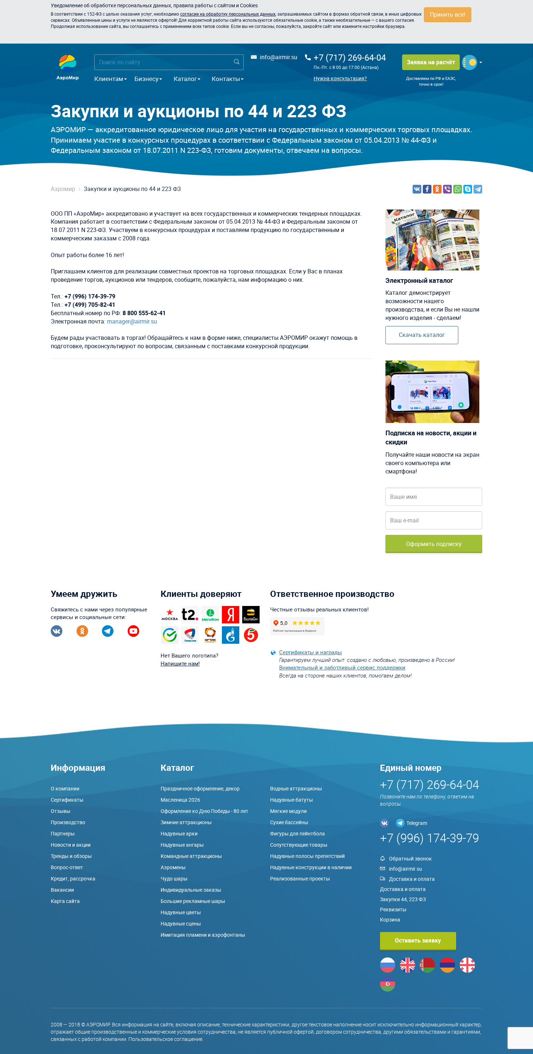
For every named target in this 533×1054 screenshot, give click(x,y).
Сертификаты (67, 799)
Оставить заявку (418, 940)
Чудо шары (174, 878)
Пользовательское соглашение (165, 1038)
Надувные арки (179, 833)
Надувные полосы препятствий (307, 855)
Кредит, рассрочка (73, 878)
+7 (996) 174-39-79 (429, 838)
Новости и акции (71, 844)
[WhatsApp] (457, 189)
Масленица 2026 (180, 799)
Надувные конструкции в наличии (311, 867)
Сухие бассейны (289, 822)
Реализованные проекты (300, 878)
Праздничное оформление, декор (200, 788)
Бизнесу (146, 78)
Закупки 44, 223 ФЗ (403, 899)
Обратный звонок (410, 858)
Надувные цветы (181, 912)
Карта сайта (65, 901)
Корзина (390, 919)
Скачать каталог (422, 335)
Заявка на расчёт (431, 62)
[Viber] (447, 189)
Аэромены (173, 867)
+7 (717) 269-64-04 (350, 57)
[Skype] (467, 189)
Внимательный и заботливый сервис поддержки (342, 667)
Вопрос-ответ (67, 867)
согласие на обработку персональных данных (228, 14)
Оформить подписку (434, 544)
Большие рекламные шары (193, 901)
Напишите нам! (180, 663)
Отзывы (60, 810)
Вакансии (62, 889)
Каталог (185, 78)
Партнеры (63, 833)
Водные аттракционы (296, 788)
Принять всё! (447, 15)
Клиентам (108, 78)
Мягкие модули (288, 810)
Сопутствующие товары (298, 844)
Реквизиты (393, 909)
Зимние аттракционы (186, 822)
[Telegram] (478, 189)
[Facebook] (427, 189)
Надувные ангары (182, 844)
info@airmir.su (278, 57)
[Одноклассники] (437, 189)
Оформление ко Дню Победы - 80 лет (204, 810)
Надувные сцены (181, 923)
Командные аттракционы (191, 855)
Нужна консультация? (340, 78)
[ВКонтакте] (417, 189)
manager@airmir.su (132, 321)
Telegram (416, 822)
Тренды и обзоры (71, 855)
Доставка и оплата (412, 878)
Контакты (226, 78)
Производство (68, 822)
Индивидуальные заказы (191, 889)
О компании (65, 788)
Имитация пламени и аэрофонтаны (203, 934)
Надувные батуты (291, 799)
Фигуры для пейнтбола (297, 833)
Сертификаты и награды (310, 652)
